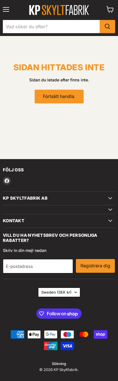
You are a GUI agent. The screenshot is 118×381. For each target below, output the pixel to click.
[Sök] (107, 26)
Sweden (56, 292)
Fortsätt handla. (59, 96)
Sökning (59, 363)
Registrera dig (95, 265)
